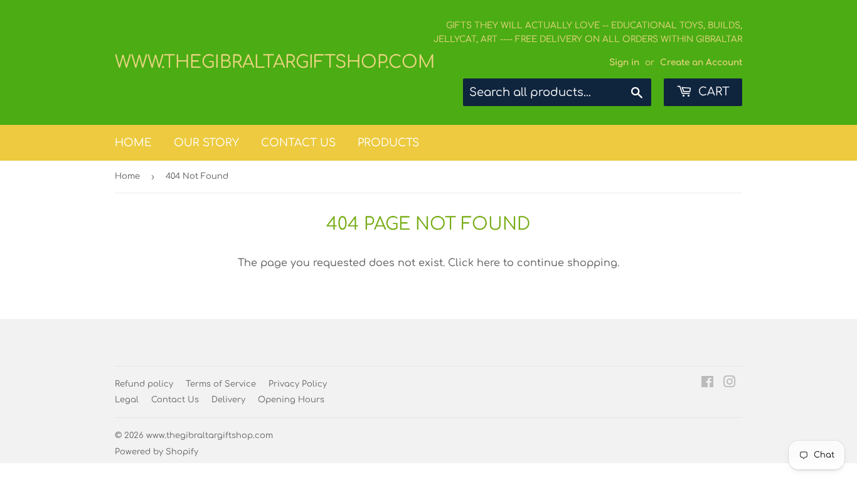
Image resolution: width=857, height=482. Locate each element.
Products (388, 143)
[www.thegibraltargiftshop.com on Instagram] (729, 383)
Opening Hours (291, 399)
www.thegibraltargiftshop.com (271, 62)
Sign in (624, 62)
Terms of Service (221, 384)
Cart (712, 91)
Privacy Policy (298, 384)
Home (133, 143)
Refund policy (144, 384)
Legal (127, 399)
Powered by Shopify (156, 451)
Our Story (206, 143)
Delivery (228, 399)
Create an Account (701, 62)
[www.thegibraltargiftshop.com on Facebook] (707, 383)
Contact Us (298, 143)
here (488, 263)
